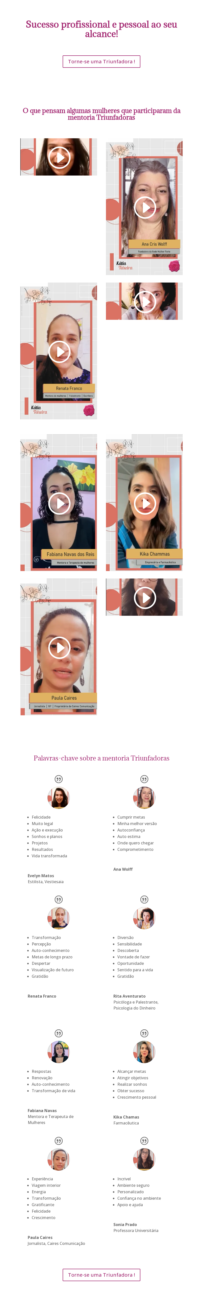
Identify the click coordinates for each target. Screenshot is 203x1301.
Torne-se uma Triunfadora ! (101, 61)
